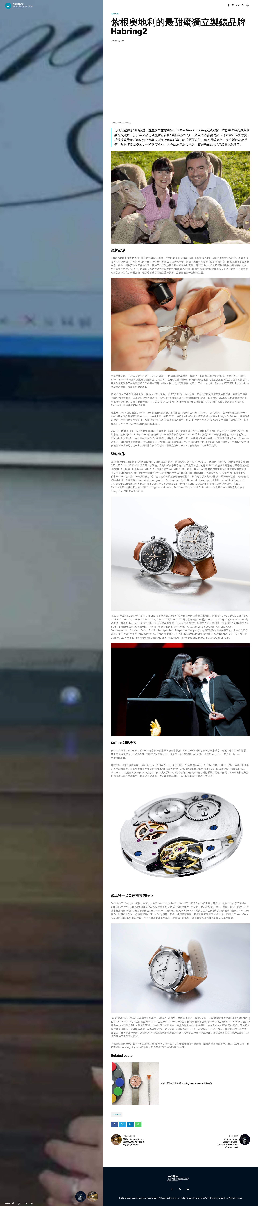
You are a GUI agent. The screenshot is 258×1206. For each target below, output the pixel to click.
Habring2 (117, 1115)
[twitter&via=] (19, 1203)
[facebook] (13, 1203)
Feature (115, 13)
